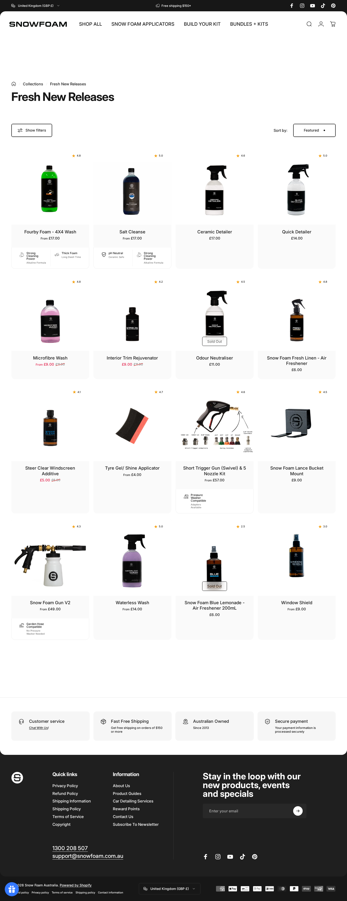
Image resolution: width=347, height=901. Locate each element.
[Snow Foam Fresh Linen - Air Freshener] (297, 312)
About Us (121, 785)
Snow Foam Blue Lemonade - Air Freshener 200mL (215, 605)
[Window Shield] (297, 557)
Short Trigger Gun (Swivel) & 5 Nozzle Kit (214, 470)
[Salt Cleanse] (132, 186)
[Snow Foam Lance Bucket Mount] (297, 422)
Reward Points (126, 809)
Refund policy (20, 892)
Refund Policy (65, 793)
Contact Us (123, 816)
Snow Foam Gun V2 (50, 602)
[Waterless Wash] (132, 557)
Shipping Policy (66, 809)
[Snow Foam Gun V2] (50, 557)
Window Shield (296, 602)
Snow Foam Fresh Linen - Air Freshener (296, 360)
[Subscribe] (298, 811)
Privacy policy (40, 892)
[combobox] (35, 5)
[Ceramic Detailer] (215, 186)
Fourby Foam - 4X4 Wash (50, 231)
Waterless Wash (132, 602)
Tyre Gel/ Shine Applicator (132, 468)
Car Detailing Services (133, 801)
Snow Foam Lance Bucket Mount (296, 470)
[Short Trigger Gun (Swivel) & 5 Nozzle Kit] (215, 422)
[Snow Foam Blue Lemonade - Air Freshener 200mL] (215, 557)
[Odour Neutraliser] (215, 312)
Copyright (61, 824)
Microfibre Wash (50, 357)
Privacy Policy (65, 785)
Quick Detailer (296, 231)
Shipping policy (85, 892)
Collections (33, 84)
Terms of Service (68, 816)
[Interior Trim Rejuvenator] (132, 312)
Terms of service (62, 892)
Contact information (110, 892)
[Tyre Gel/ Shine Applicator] (132, 422)
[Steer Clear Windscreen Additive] (50, 422)
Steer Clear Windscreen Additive (50, 470)
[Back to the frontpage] (13, 84)
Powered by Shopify (76, 885)
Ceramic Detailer (214, 231)
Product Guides (127, 793)
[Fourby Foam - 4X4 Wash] (50, 186)
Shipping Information (71, 801)
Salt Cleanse (132, 231)
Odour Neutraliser (214, 357)
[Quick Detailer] (297, 186)
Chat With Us (38, 728)
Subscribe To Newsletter (136, 824)
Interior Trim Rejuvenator (132, 357)
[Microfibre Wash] (50, 312)
